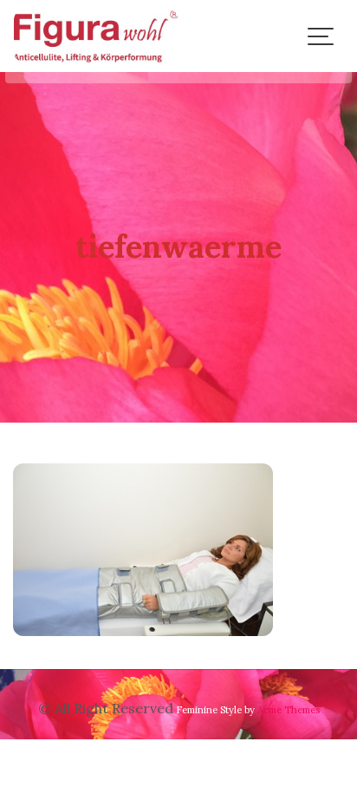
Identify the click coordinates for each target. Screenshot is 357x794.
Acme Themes (288, 710)
